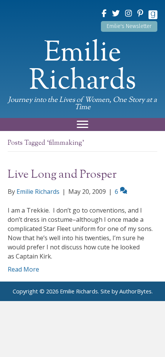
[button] (129, 26)
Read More (23, 269)
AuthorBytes (135, 291)
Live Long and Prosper (62, 175)
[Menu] (82, 124)
